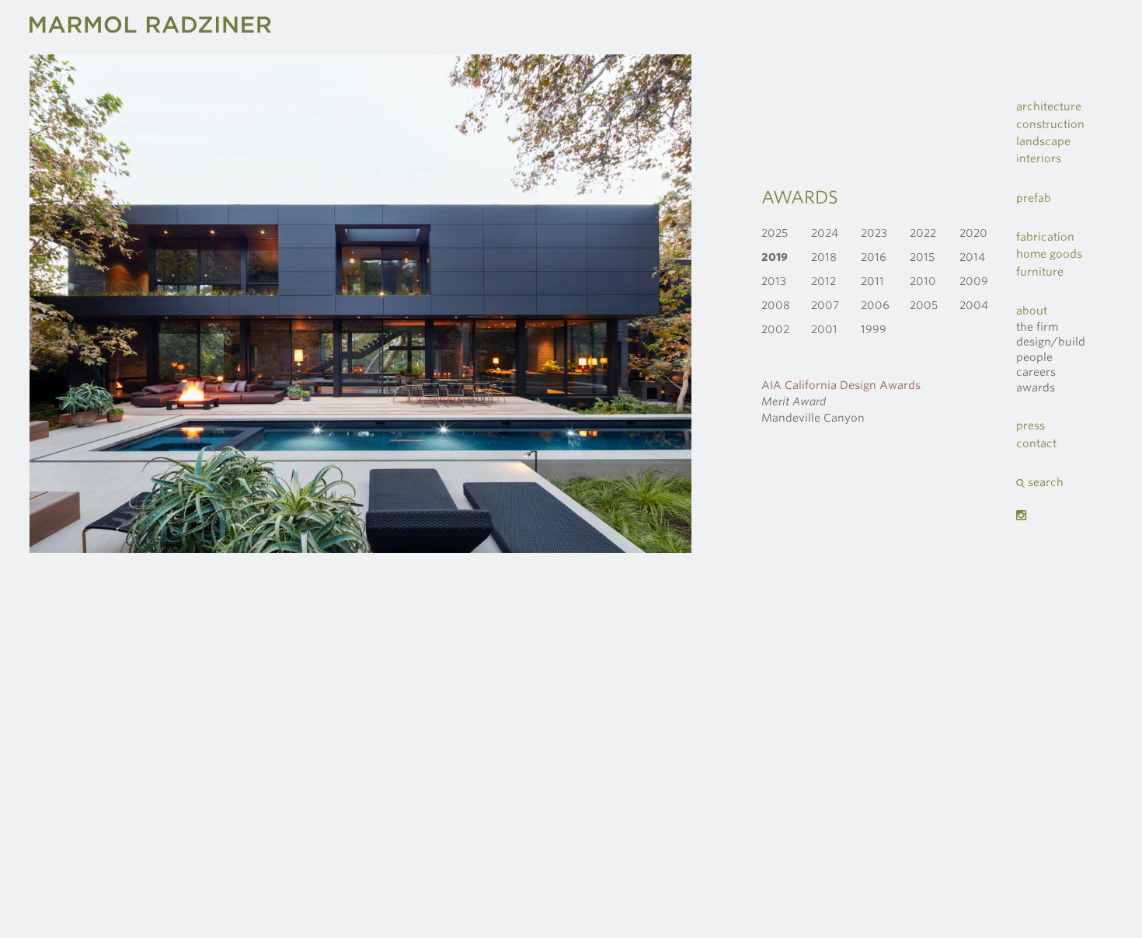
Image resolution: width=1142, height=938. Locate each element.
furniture (1040, 272)
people (1034, 357)
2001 (824, 329)
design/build (1050, 341)
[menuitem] (1067, 253)
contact (1036, 443)
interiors (1038, 158)
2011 (872, 281)
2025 (774, 233)
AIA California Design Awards (841, 385)
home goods (1049, 254)
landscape (1043, 141)
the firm (1037, 327)
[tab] (1067, 106)
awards (1035, 387)
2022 (923, 233)
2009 (973, 281)
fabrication (1045, 237)
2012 (823, 281)
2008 (775, 305)
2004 (973, 305)
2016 (873, 257)
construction (1050, 124)
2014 (972, 257)
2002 (775, 329)
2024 (824, 233)
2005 (924, 305)
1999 (873, 329)
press (1030, 425)
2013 (773, 281)
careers (1036, 372)
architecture (1048, 106)
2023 (874, 233)
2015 (922, 257)
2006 (875, 305)
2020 (973, 233)
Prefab (1033, 198)
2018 (824, 257)
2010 (923, 281)
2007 (825, 305)
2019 (774, 257)
